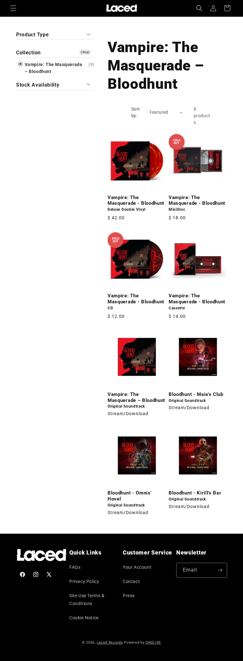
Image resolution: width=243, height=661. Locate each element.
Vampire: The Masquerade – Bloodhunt (52, 68)
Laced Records (110, 642)
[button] (13, 8)
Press (129, 595)
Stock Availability (37, 85)
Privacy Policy (84, 581)
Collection (28, 53)
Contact (131, 581)
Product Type (32, 35)
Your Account (137, 567)
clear (85, 52)
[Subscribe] (220, 570)
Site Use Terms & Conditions (87, 599)
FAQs (74, 567)
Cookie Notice (84, 617)
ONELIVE (153, 642)
